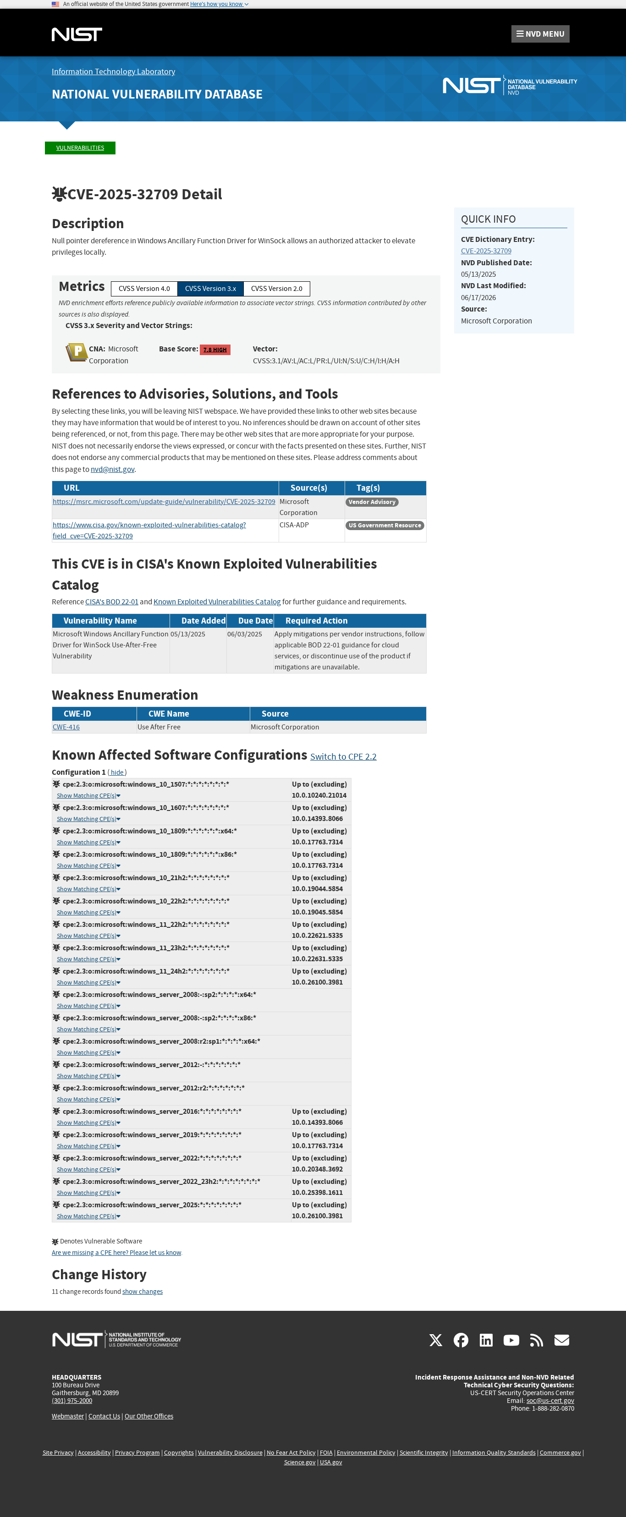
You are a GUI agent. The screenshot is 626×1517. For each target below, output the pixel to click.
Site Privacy (58, 1452)
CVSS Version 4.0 (144, 288)
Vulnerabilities (80, 147)
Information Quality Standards (494, 1452)
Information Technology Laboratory (113, 71)
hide (117, 772)
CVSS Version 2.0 (276, 288)
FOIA (326, 1452)
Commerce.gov (560, 1452)
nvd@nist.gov (112, 469)
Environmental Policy (366, 1452)
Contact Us (104, 1416)
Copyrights (179, 1452)
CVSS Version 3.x (210, 288)
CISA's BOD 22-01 (111, 602)
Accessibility (94, 1452)
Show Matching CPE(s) (86, 796)
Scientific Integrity (424, 1452)
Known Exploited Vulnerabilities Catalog (217, 602)
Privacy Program (137, 1452)
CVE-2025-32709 (486, 251)
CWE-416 (66, 727)
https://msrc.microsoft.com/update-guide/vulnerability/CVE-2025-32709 (164, 501)
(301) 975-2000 (72, 1400)
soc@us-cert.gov (550, 1400)
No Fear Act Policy (291, 1452)
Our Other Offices (149, 1416)
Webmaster (68, 1416)
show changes (142, 1291)
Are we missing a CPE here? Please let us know (116, 1253)
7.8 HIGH (215, 349)
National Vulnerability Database (157, 94)
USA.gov (331, 1462)
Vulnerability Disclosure (230, 1452)
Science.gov (300, 1462)
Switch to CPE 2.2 (343, 756)
